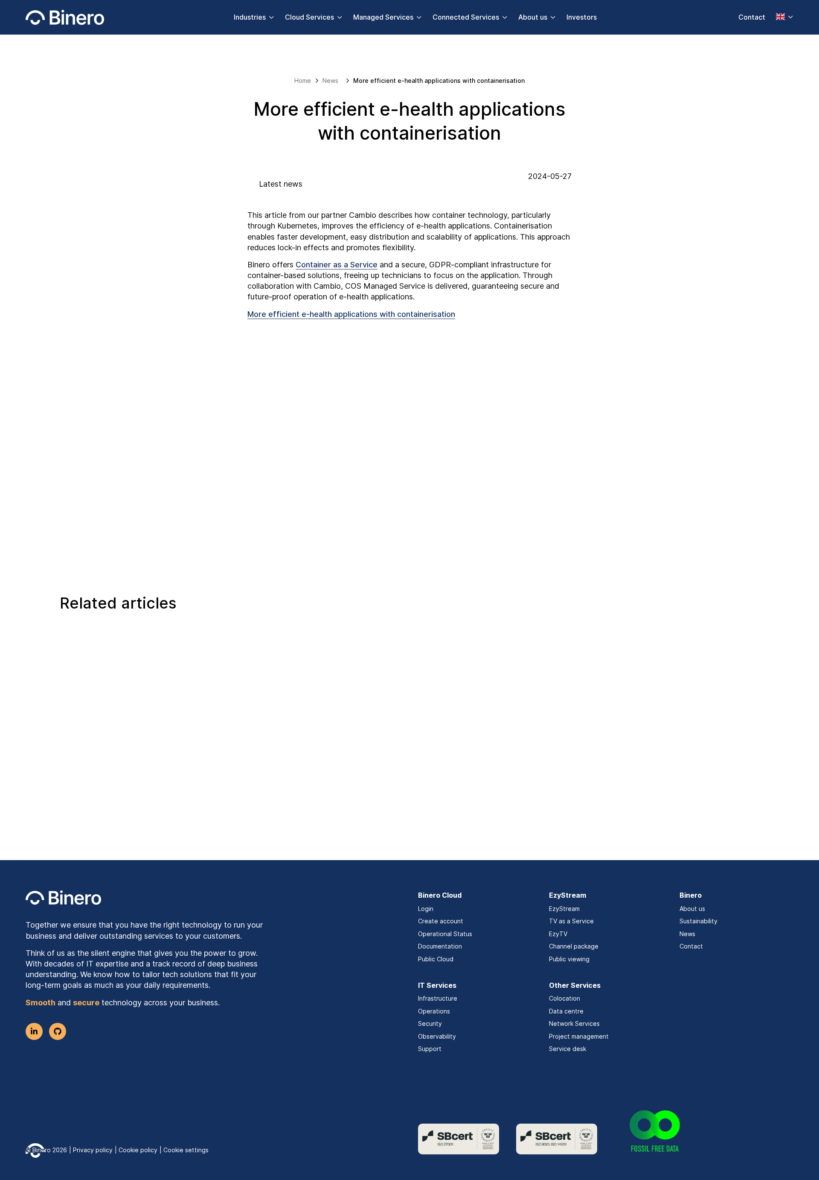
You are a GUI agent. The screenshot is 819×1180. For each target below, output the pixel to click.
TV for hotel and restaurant (122, 805)
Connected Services (466, 17)
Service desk (567, 1048)
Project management (579, 1036)
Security (430, 1023)
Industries (250, 17)
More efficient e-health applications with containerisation (351, 314)
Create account (440, 921)
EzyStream (564, 908)
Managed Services (383, 17)
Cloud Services (309, 17)
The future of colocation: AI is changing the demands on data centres (397, 811)
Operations (434, 1011)
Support (429, 1048)
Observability (437, 1036)
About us (532, 17)
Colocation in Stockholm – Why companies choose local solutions (633, 811)
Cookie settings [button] (186, 1150)
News (687, 933)
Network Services (574, 1023)
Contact (751, 17)
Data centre (566, 1011)
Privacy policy (93, 1150)
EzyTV (558, 933)
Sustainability (698, 921)
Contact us (404, 499)
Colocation (564, 998)
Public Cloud (435, 959)
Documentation (440, 946)
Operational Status (445, 933)
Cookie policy (138, 1150)
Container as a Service (337, 264)
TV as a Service (571, 921)
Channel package (573, 946)
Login (425, 908)
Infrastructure (437, 998)
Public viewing (569, 959)
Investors (581, 17)
